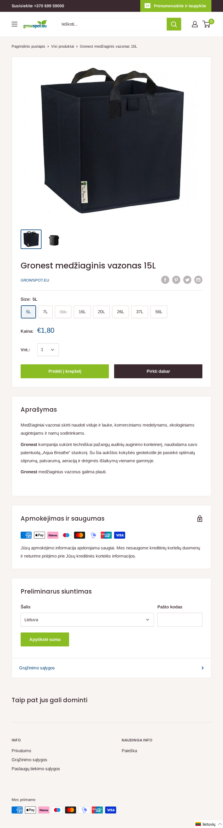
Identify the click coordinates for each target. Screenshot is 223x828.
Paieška (129, 750)
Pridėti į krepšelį (64, 371)
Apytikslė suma (44, 639)
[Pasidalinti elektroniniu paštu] (198, 279)
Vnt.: (25, 349)
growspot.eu (35, 280)
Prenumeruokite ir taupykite (180, 5)
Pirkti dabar (158, 371)
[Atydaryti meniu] (14, 24)
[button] (209, 824)
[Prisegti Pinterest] (176, 279)
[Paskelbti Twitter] (187, 279)
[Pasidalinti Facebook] (165, 279)
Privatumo (21, 750)
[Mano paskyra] (195, 24)
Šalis (25, 606)
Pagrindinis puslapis (28, 46)
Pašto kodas (169, 606)
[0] (206, 24)
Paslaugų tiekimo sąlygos (36, 768)
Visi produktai (62, 46)
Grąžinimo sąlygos (37, 667)
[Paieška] (174, 24)
